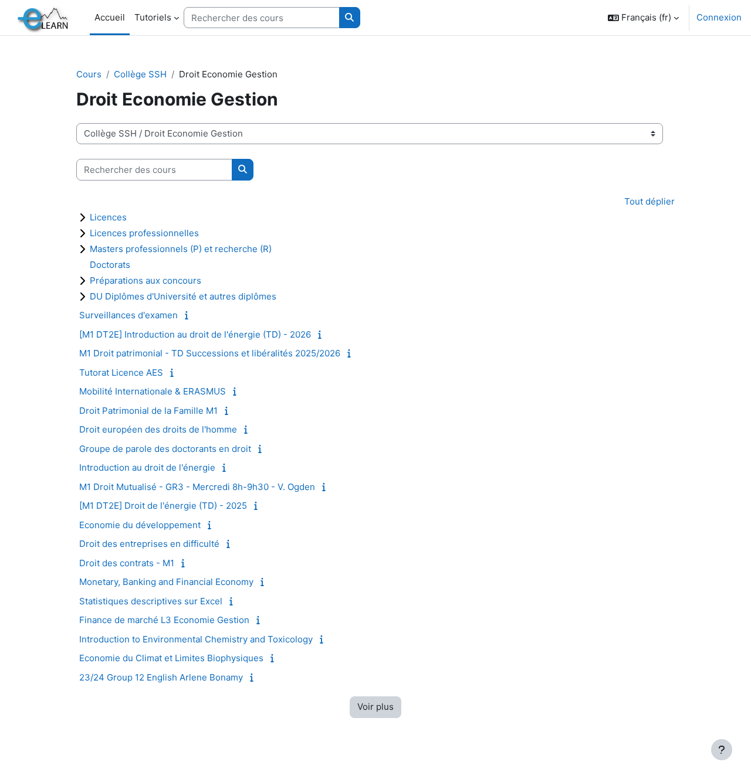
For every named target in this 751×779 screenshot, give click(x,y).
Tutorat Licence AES (121, 372)
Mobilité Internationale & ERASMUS (152, 391)
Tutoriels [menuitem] (152, 17)
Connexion (719, 17)
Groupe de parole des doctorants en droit (165, 448)
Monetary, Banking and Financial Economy (166, 581)
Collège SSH (140, 74)
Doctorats (110, 264)
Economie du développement (140, 524)
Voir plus (375, 706)
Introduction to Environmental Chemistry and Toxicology (196, 639)
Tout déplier (649, 201)
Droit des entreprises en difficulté (149, 543)
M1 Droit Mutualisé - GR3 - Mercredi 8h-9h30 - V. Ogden (197, 486)
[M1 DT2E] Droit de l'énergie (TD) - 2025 (163, 505)
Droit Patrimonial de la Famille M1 (148, 410)
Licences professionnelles (144, 233)
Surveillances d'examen (128, 315)
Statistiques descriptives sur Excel (150, 601)
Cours (89, 74)
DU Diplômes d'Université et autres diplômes (183, 296)
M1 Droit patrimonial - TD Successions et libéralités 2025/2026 (209, 353)
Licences (108, 217)
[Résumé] (189, 315)
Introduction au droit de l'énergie (147, 467)
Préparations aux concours (145, 280)
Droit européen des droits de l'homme (158, 429)
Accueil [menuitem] (109, 17)
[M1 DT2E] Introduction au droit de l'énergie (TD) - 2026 (195, 334)
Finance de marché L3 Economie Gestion (164, 619)
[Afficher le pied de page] (721, 749)
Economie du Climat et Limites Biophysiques (171, 658)
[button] (643, 17)
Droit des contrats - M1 (126, 563)
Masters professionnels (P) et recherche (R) (181, 248)
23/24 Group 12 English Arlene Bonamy (161, 677)
